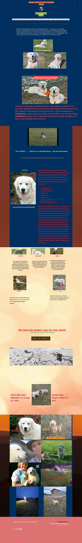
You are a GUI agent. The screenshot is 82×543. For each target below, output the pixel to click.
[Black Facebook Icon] (77, 3)
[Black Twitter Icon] (77, 6)
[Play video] (43, 137)
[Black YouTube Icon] (77, 8)
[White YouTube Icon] (21, 529)
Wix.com (35, 522)
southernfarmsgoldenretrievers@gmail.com (59, 523)
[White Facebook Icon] (14, 529)
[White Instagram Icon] (16, 529)
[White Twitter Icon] (19, 529)
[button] (49, 403)
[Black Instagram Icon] (77, 5)
